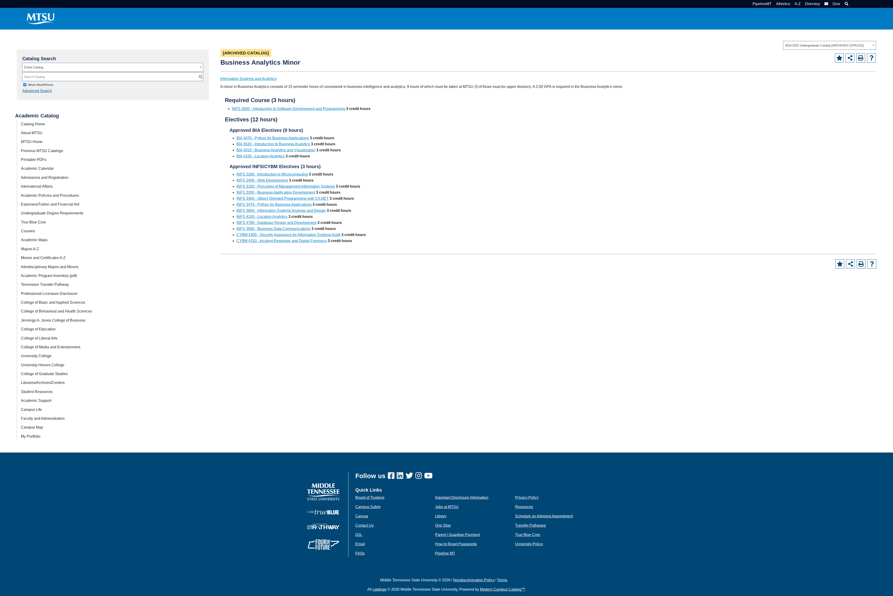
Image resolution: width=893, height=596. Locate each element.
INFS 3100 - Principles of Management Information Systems (286, 186)
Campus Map (32, 427)
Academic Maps (34, 240)
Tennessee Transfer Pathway (45, 284)
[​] (392, 476)
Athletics (783, 4)
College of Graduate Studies (44, 374)
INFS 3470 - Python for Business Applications (274, 204)
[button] (845, 4)
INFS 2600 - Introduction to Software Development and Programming (288, 109)
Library (440, 516)
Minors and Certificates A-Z (43, 258)
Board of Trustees (369, 497)
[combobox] (829, 45)
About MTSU (31, 133)
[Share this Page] (850, 57)
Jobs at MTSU (447, 507)
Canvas (361, 516)
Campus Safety (368, 507)
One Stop (443, 525)
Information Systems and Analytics (248, 79)
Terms (502, 580)
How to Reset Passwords (456, 544)
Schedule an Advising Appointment (544, 516)
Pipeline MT (445, 553)
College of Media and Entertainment (50, 347)
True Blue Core (33, 222)
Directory (812, 4)
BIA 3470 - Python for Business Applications (273, 138)
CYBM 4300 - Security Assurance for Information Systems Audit (288, 235)
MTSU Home (32, 142)
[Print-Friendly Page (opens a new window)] (860, 58)
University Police (529, 544)
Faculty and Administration (43, 418)
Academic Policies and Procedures (50, 195)
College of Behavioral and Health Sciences (56, 311)
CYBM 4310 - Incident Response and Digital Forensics (282, 241)
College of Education (38, 329)
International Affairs (37, 186)
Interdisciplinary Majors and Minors (49, 267)
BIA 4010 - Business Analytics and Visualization (276, 150)
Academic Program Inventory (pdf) (49, 276)
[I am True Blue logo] (323, 512)
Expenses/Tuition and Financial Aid (50, 204)
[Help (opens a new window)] (871, 58)
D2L (358, 535)
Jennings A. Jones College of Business (53, 320)
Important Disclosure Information (461, 497)
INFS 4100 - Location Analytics (262, 217)
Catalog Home (33, 124)
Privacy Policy (527, 497)
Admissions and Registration (44, 178)
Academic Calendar (37, 168)
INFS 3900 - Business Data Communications (273, 229)
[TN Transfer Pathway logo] (323, 526)
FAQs (360, 553)
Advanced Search (37, 91)
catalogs (380, 589)
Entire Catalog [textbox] (33, 67)
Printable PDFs (33, 160)
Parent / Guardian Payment (457, 535)
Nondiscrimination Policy (473, 580)
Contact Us (364, 525)
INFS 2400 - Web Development (262, 180)
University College (36, 356)
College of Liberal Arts (39, 338)
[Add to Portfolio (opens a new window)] (839, 58)
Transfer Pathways (530, 525)
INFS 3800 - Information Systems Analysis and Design (281, 211)
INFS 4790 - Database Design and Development (277, 223)
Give (836, 4)
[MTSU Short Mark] (41, 18)
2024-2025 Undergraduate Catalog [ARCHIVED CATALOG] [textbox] (824, 45)
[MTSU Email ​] (825, 4)
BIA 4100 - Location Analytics (261, 156)
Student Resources (37, 392)
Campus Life (31, 410)
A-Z (798, 4)
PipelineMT (762, 4)
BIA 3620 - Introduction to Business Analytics (273, 144)
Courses (28, 231)
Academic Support (36, 401)
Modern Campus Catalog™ (502, 589)
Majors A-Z (30, 249)
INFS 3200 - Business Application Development (276, 192)
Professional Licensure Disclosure (49, 294)
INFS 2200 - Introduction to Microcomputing (272, 174)
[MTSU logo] (323, 492)
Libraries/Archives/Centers (43, 383)
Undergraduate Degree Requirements (52, 213)
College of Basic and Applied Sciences (53, 302)
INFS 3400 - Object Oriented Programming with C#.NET (283, 198)
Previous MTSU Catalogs (42, 151)
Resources (524, 507)
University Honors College (42, 365)
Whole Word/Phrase (40, 85)
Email (360, 544)
